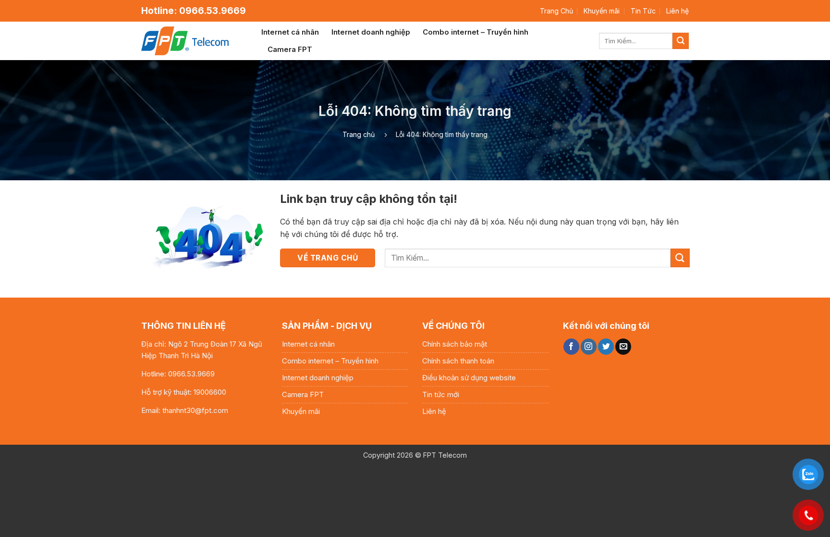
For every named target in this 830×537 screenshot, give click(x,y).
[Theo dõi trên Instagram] (589, 346)
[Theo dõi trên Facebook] (571, 346)
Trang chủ (358, 134)
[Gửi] (680, 41)
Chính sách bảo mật (454, 344)
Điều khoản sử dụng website (469, 377)
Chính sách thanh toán (458, 360)
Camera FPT (290, 49)
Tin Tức (643, 11)
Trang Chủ (556, 11)
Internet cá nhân (290, 32)
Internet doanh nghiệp (370, 32)
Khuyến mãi (602, 11)
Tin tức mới (440, 394)
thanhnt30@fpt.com (195, 410)
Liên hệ (677, 11)
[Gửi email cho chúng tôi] (623, 346)
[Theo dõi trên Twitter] (606, 346)
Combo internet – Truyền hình (475, 32)
